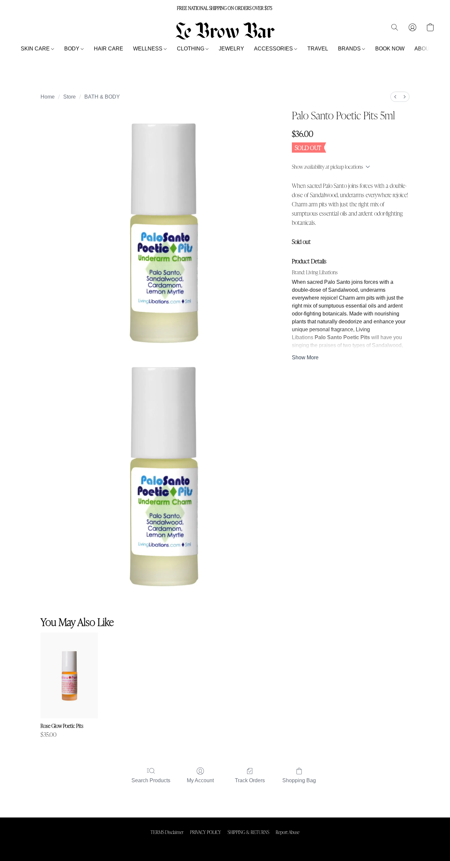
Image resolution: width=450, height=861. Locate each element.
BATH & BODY (102, 97)
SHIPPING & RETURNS (248, 832)
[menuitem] (395, 97)
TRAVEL (317, 48)
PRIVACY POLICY (205, 832)
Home (48, 97)
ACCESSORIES (274, 48)
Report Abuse (287, 832)
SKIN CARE (36, 48)
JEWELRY (231, 48)
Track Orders (250, 780)
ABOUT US (428, 48)
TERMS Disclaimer (167, 832)
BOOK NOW (390, 48)
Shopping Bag (299, 780)
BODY (72, 48)
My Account (200, 780)
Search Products (150, 780)
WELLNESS (148, 48)
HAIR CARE (108, 48)
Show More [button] (305, 357)
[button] (225, 31)
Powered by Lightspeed (225, 843)
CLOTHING (191, 48)
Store (69, 97)
